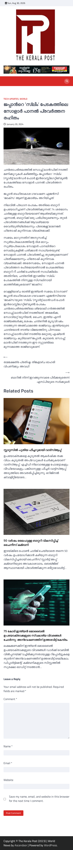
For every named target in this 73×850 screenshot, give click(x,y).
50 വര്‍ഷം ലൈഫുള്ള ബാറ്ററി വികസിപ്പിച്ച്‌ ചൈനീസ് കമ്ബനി (31, 543)
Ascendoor (21, 845)
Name (8, 746)
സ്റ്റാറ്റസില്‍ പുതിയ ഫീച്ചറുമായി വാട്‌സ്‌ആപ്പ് (32, 450)
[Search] (66, 81)
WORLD (23, 99)
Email (8, 763)
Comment (10, 699)
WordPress (50, 845)
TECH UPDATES (11, 99)
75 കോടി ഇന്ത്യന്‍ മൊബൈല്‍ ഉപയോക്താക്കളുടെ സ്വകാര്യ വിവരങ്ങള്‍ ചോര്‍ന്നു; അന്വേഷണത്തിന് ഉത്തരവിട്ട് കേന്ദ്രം (36, 635)
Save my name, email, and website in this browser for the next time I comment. (39, 798)
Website (8, 780)
